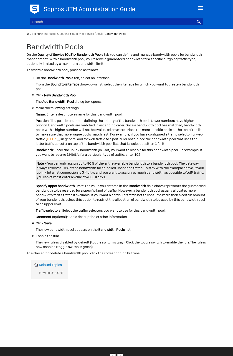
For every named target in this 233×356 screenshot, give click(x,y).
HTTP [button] (51, 139)
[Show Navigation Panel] (200, 8)
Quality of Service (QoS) (87, 34)
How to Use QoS (51, 273)
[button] (199, 21)
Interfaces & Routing (56, 34)
